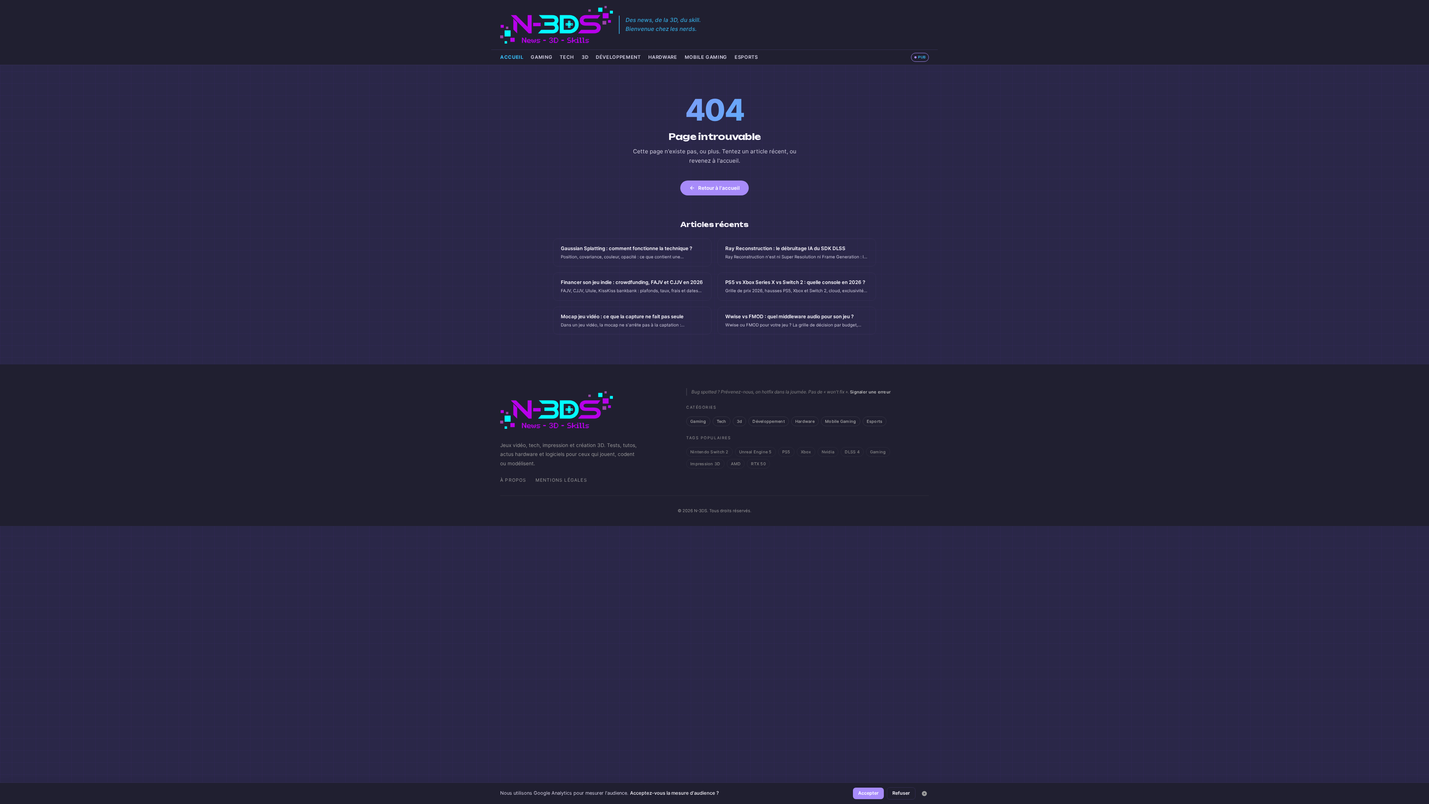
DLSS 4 (852, 451)
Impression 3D (705, 463)
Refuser (901, 793)
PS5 (786, 451)
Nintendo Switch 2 (709, 451)
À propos (513, 480)
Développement (618, 57)
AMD (736, 463)
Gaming (541, 57)
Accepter (868, 793)
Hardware (662, 57)
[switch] (920, 57)
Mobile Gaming (706, 57)
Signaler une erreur (870, 392)
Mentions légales (561, 480)
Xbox (806, 451)
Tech (567, 57)
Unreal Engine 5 (755, 451)
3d (585, 57)
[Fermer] (924, 793)
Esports (746, 57)
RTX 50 (758, 463)
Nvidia (828, 451)
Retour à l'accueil (719, 188)
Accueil (511, 57)
